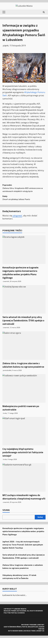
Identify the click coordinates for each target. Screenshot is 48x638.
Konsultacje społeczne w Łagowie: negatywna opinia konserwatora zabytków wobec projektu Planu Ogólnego (20, 273)
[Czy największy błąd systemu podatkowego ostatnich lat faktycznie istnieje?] (24, 431)
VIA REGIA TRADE (30, 631)
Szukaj (6, 510)
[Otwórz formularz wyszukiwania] (44, 12)
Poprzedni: (22, 188)
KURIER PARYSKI (41, 628)
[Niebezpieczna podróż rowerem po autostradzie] (24, 388)
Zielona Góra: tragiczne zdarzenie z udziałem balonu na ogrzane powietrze (23, 365)
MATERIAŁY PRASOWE (29, 624)
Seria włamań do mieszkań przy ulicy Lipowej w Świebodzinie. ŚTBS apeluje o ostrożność (23, 320)
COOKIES (21, 613)
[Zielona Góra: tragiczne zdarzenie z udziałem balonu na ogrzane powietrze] (24, 345)
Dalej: (16, 198)
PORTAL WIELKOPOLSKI (30, 627)
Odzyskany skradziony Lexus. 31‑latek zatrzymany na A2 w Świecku (19, 577)
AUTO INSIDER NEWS (15, 631)
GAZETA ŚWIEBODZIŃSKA (12, 627)
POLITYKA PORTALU (10, 613)
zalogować (17, 215)
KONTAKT (41, 624)
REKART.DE (40, 631)
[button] (4, 12)
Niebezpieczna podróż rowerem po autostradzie (20, 407)
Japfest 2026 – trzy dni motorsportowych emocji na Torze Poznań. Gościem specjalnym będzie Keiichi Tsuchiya (22, 544)
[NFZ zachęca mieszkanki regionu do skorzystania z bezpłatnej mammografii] (24, 477)
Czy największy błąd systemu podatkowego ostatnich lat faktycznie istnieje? (22, 452)
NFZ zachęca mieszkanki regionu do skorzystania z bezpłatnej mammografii (23, 496)
